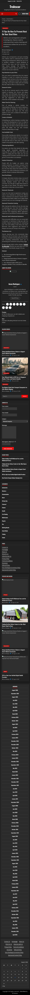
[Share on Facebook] (7, 304)
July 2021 (15, 789)
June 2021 (15, 792)
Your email (5, 412)
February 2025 (15, 717)
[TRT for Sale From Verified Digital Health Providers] (15, 664)
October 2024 (15, 721)
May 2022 (15, 768)
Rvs (3, 524)
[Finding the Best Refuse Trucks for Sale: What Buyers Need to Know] (15, 613)
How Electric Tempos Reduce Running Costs (12, 478)
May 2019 (15, 846)
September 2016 (15, 918)
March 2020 (15, 819)
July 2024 (15, 727)
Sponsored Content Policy (9, 570)
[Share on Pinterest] (20, 304)
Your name (5, 406)
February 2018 (15, 884)
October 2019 (15, 829)
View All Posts (15, 298)
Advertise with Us (6, 556)
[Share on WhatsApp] (17, 304)
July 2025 (15, 700)
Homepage (5, 549)
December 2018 (15, 857)
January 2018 (15, 887)
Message (4, 425)
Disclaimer (5, 563)
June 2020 (15, 812)
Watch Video (25, 14)
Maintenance (5, 517)
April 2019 (15, 850)
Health (3, 511)
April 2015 (15, 935)
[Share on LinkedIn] (14, 304)
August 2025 (15, 697)
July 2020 (15, 809)
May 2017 (15, 901)
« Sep (3, 986)
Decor (3, 497)
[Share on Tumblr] (3, 307)
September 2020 (15, 802)
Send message (8, 449)
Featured (4, 504)
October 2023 (15, 748)
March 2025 (15, 714)
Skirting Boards (5, 527)
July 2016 (15, 921)
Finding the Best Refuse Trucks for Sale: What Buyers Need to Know (14, 625)
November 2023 (15, 744)
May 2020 (15, 816)
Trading (3, 534)
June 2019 (15, 843)
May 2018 (15, 874)
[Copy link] (10, 307)
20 (15, 977)
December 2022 (15, 761)
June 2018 (15, 870)
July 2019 (15, 840)
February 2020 (15, 823)
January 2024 (15, 738)
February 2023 (15, 755)
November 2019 (15, 826)
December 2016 (15, 911)
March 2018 (15, 880)
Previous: (13, 314)
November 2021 (15, 782)
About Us (4, 552)
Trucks (3, 537)
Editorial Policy (6, 565)
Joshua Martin (6, 602)
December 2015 (15, 931)
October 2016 (15, 914)
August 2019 (15, 836)
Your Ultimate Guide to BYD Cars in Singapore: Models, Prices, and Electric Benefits (14, 378)
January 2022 (15, 775)
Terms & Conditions (7, 561)
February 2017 (15, 907)
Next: (14, 320)
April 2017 (15, 904)
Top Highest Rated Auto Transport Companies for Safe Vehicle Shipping (14, 388)
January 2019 (15, 853)
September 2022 (15, 765)
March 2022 (15, 772)
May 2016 (15, 924)
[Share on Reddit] (24, 304)
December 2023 (15, 741)
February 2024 (15, 734)
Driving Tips (4, 501)
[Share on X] (10, 304)
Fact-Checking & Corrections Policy (11, 567)
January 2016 (15, 928)
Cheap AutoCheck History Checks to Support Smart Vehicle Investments (13, 352)
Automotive (5, 28)
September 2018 (15, 860)
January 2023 (15, 758)
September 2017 (15, 890)
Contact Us (5, 547)
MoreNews (23, 991)
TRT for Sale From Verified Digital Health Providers (13, 474)
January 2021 (15, 799)
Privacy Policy (5, 558)
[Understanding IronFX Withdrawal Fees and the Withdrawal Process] (15, 588)
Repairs (4, 521)
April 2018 (15, 877)
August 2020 (15, 806)
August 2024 (15, 724)
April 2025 (15, 710)
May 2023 (15, 751)
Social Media (5, 531)
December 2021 (15, 778)
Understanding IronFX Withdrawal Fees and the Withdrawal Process (14, 599)
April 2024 (15, 731)
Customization (5, 494)
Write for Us (5, 554)
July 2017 (15, 894)
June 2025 (15, 704)
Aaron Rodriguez (7, 50)
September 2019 (15, 833)
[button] (2, 13)
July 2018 (15, 867)
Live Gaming (5, 514)
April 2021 (15, 795)
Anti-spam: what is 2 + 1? (9, 441)
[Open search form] (16, 13)
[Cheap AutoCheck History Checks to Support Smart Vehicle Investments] (15, 341)
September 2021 (15, 785)
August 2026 (15, 690)
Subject (4, 419)
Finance (4, 507)
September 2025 (15, 693)
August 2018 (15, 863)
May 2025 (15, 707)
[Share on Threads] (6, 307)
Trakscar (15, 6)
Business (4, 491)
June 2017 (15, 897)
